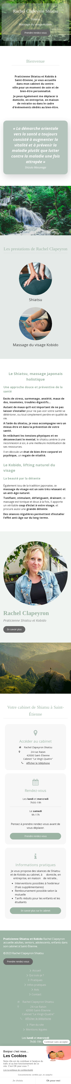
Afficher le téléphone (38, 763)
